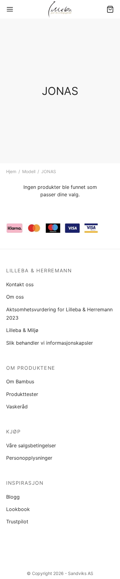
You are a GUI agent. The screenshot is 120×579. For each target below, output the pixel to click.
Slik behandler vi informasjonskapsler (49, 343)
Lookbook (18, 509)
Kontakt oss (20, 284)
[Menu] (10, 9)
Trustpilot (17, 521)
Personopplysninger (29, 458)
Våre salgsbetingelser (31, 445)
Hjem (11, 171)
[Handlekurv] (110, 9)
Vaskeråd (17, 406)
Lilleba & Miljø (22, 330)
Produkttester (22, 394)
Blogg (13, 497)
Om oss (15, 297)
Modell (28, 171)
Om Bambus (20, 381)
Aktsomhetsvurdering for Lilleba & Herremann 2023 (59, 313)
